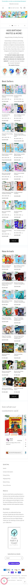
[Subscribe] (21, 558)
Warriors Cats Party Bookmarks (6, 355)
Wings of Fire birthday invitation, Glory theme (6, 318)
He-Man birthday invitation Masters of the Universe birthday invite (7, 284)
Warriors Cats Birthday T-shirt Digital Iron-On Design (7, 389)
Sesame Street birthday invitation (7, 231)
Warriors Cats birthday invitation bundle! (6, 372)
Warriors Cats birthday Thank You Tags (18, 372)
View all (14, 240)
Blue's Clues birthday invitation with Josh (6, 174)
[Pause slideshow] (25, 25)
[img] (14, 435)
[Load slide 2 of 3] (14, 25)
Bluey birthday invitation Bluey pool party (7, 301)
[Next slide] (18, 25)
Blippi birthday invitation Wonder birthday (19, 155)
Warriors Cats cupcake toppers (18, 389)
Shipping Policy (6, 478)
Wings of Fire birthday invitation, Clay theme (6, 336)
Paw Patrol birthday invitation (18, 212)
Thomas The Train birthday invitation (7, 134)
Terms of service (14, 577)
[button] (3, 8)
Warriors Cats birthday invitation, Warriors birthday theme (20, 135)
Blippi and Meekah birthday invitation (7, 96)
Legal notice (19, 580)
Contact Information (8, 471)
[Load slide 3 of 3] (16, 25)
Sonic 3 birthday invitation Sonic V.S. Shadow (19, 115)
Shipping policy (22, 577)
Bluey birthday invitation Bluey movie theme (19, 266)
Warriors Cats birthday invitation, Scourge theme (19, 283)
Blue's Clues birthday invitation (6, 212)
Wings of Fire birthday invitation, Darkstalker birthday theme (19, 319)
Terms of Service (7, 485)
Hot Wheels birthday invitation (18, 193)
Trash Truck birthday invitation (18, 355)
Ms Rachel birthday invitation (18, 96)
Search (4, 468)
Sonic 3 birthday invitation (19, 230)
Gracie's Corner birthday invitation (19, 174)
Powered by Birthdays (16, 575)
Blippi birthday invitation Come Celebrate (7, 155)
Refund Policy (6, 482)
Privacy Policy (6, 475)
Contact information (12, 580)
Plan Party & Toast (7, 575)
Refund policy (24, 575)
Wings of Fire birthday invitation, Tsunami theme (19, 301)
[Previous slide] (9, 25)
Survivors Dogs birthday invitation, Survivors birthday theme (19, 337)
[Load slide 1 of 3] (12, 25)
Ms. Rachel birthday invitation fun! (6, 115)
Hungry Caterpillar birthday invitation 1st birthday (7, 193)
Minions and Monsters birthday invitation (6, 266)
